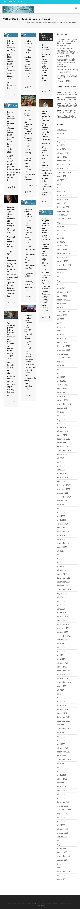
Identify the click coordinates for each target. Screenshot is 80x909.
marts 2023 (61, 288)
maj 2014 (61, 697)
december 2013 (63, 717)
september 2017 (64, 543)
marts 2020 (61, 427)
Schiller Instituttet (31, 22)
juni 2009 (61, 817)
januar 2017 (62, 574)
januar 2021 (62, 388)
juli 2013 (60, 732)
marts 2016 (61, 612)
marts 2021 (61, 381)
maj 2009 (61, 821)
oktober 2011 (62, 782)
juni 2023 (61, 276)
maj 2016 (61, 605)
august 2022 (62, 315)
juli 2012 (60, 763)
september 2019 (64, 450)
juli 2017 (60, 551)
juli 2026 (60, 133)
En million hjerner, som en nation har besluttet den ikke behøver (67, 41)
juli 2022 (60, 319)
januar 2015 (62, 667)
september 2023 (64, 265)
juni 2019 (61, 462)
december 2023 (63, 253)
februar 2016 (62, 616)
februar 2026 (62, 153)
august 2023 (62, 269)
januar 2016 (62, 620)
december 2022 (63, 300)
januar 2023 (62, 296)
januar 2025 (62, 203)
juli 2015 (60, 643)
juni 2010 (61, 794)
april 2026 (61, 145)
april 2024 (61, 238)
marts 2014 (61, 705)
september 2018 (64, 497)
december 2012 (63, 752)
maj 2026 (61, 141)
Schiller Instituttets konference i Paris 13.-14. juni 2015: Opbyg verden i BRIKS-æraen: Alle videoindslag (11, 57)
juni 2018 (61, 508)
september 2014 (64, 682)
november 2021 (63, 350)
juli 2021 (60, 365)
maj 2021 (61, 373)
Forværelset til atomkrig (67, 69)
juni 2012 (61, 767)
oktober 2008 (62, 833)
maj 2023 (61, 280)
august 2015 (62, 639)
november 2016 (63, 582)
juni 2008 (61, 840)
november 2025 (63, 164)
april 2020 (61, 423)
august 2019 (62, 454)
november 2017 (63, 535)
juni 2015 (61, 647)
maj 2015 (61, 651)
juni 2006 (61, 875)
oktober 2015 (62, 632)
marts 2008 (61, 848)
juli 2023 (60, 272)
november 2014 (63, 674)
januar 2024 (62, 249)
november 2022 (63, 303)
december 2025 (63, 160)
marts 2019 (61, 473)
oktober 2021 (62, 354)
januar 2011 (62, 790)
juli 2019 (60, 458)
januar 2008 (62, 852)
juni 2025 (61, 184)
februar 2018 (62, 524)
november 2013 (63, 721)
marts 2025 (61, 195)
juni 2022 (61, 323)
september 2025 (64, 172)
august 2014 (62, 686)
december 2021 (63, 346)
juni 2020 (61, 415)
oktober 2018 (62, 493)
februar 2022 (62, 338)
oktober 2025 (62, 168)
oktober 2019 (62, 446)
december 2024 (63, 207)
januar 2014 (62, 713)
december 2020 (63, 392)
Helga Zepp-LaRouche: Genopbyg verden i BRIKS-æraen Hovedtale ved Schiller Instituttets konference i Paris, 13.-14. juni (46, 132)
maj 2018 (61, 512)
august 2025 (62, 176)
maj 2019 (61, 466)
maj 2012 (61, 771)
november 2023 (63, 257)
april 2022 (61, 330)
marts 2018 (61, 520)
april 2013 (61, 744)
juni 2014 (61, 694)
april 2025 (61, 191)
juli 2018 (60, 504)
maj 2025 (61, 187)
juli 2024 (60, 226)
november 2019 (63, 442)
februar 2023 (62, 292)
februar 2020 (62, 431)
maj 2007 (61, 864)
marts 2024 (61, 242)
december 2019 (63, 439)
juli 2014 (60, 690)
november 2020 (63, 396)
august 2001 (62, 879)
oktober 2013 (62, 724)
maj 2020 (61, 419)
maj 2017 (61, 558)
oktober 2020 (62, 400)
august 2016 (62, 593)
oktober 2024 (62, 215)
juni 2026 (61, 137)
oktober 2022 (62, 307)
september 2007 (64, 856)
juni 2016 (61, 601)
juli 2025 (60, 180)
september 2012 (64, 759)
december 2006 (63, 871)
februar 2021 (62, 385)
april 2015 (61, 655)
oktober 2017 (62, 539)
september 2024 (64, 218)
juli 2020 (60, 412)
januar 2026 (62, 157)
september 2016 (64, 589)
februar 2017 (62, 570)
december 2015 (63, 624)
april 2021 (61, 377)
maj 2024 (61, 234)
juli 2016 (60, 597)
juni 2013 (61, 736)
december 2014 (63, 670)
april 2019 (61, 469)
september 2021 (64, 357)
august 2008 (62, 836)
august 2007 (62, 860)
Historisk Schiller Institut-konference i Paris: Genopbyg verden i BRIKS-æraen (28, 327)
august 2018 (62, 500)
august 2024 (62, 222)
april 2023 (61, 284)
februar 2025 (62, 199)
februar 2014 (62, 709)
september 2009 (64, 809)
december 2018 (63, 485)
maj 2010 (61, 798)
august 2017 (62, 547)
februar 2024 (62, 245)
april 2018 (61, 516)
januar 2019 (62, 481)
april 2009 (61, 825)
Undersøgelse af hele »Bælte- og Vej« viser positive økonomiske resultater (66, 61)
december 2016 (63, 578)
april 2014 (61, 701)
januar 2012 (62, 779)
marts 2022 (61, 334)
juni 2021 (61, 369)
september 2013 (64, 728)
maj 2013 (61, 740)
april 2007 (61, 867)
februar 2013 (62, 748)
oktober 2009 (62, 806)
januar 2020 (62, 435)
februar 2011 (62, 786)
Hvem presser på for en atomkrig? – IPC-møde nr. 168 (68, 77)
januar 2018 (62, 527)
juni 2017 (61, 554)
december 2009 (63, 802)
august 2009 (62, 813)
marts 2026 (61, 149)
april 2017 (61, 562)
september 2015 (64, 636)
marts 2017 (61, 566)
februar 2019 (62, 477)
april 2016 (61, 609)
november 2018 (63, 489)
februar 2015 (62, 663)
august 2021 (62, 361)
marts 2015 (61, 659)
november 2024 (63, 211)
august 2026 (62, 130)
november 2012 (63, 755)
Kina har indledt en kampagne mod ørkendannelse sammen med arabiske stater (67, 51)
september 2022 (64, 311)
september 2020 (64, 404)
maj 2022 (61, 327)
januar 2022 (62, 342)
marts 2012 (61, 775)
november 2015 (63, 628)
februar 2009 (62, 829)
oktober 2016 (62, 585)
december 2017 (63, 531)
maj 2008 (61, 844)
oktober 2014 (62, 678)
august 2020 (62, 408)
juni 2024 (61, 230)
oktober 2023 (62, 261)
